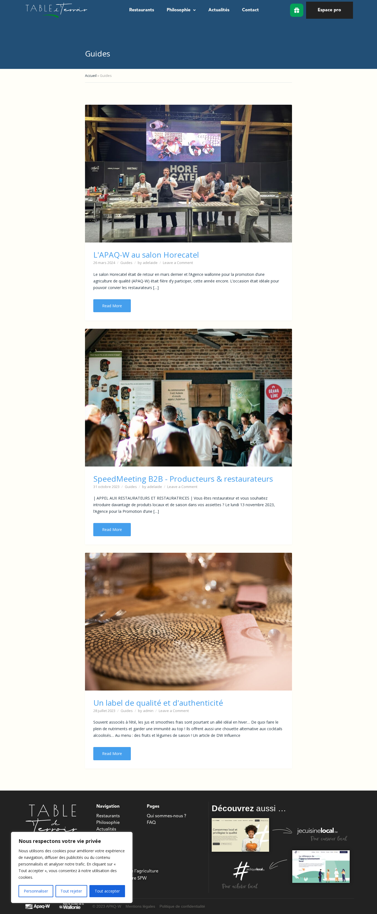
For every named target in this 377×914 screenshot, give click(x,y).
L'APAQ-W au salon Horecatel (146, 254)
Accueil (91, 75)
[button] (181, 10)
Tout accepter (107, 891)
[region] (71, 867)
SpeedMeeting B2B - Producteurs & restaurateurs (183, 478)
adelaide (150, 262)
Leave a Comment (178, 262)
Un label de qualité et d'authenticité (158, 702)
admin (148, 710)
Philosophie (178, 10)
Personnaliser (36, 891)
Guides (126, 262)
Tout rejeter (71, 891)
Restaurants (141, 10)
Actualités (218, 10)
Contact (250, 10)
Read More (112, 305)
